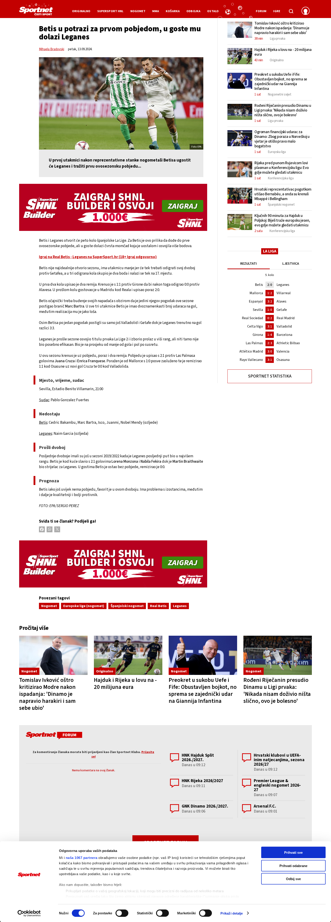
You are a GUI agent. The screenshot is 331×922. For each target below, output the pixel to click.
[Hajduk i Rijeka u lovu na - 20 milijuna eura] (128, 655)
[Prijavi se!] (306, 11)
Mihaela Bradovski (51, 49)
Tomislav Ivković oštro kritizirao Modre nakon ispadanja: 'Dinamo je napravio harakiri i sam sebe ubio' (47, 694)
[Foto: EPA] (121, 103)
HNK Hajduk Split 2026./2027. (198, 757)
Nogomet (49, 605)
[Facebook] (42, 529)
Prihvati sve (293, 852)
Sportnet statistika (269, 376)
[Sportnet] (36, 11)
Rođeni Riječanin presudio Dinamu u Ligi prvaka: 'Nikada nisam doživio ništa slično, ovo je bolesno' (277, 690)
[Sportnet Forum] (53, 736)
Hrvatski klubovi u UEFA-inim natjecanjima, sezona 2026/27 (279, 759)
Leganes (180, 605)
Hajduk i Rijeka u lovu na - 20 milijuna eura (125, 683)
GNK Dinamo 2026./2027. (205, 806)
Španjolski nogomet (127, 605)
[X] (57, 529)
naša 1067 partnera (81, 858)
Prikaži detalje (231, 913)
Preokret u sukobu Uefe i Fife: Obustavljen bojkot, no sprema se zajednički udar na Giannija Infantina (203, 690)
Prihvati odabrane (293, 865)
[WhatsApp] (49, 529)
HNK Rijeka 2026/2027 (202, 781)
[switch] (122, 913)
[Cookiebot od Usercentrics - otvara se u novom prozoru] (29, 913)
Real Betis (158, 605)
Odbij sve (293, 879)
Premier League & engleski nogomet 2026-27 (277, 785)
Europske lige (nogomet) (83, 605)
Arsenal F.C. (265, 806)
